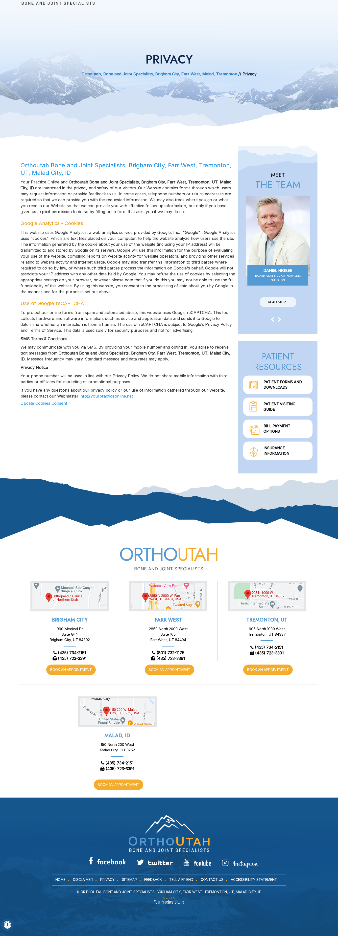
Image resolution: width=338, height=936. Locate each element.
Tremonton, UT (266, 620)
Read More (278, 302)
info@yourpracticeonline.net (106, 396)
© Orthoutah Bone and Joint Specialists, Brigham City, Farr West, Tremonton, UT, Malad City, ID (169, 892)
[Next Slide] (279, 319)
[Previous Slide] (272, 319)
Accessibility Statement (254, 879)
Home (60, 879)
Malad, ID (117, 735)
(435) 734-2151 (72, 652)
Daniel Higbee (278, 275)
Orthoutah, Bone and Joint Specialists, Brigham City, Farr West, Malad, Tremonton (159, 73)
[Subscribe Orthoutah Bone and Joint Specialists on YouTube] (197, 862)
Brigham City (70, 620)
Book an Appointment (71, 670)
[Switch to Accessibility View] (7, 925)
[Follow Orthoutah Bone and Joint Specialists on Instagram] (240, 863)
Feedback (153, 879)
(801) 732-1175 (170, 652)
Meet (277, 181)
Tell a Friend (181, 879)
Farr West (168, 620)
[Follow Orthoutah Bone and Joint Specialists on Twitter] (155, 862)
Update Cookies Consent (44, 403)
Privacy (107, 879)
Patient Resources (278, 361)
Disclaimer (83, 879)
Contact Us (212, 879)
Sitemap (129, 879)
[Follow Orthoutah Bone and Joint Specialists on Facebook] (107, 861)
